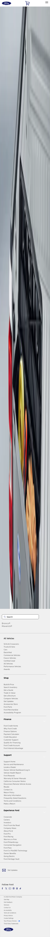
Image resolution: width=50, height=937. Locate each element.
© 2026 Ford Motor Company (13, 897)
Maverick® (7, 626)
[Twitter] (6, 888)
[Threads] (17, 888)
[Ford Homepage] (8, 931)
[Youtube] (10, 888)
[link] (6, 899)
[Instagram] (14, 888)
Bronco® (6, 623)
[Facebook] (3, 888)
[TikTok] (20, 888)
